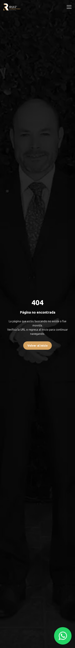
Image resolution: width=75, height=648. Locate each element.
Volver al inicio (37, 345)
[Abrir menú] (69, 7)
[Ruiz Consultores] (11, 6)
